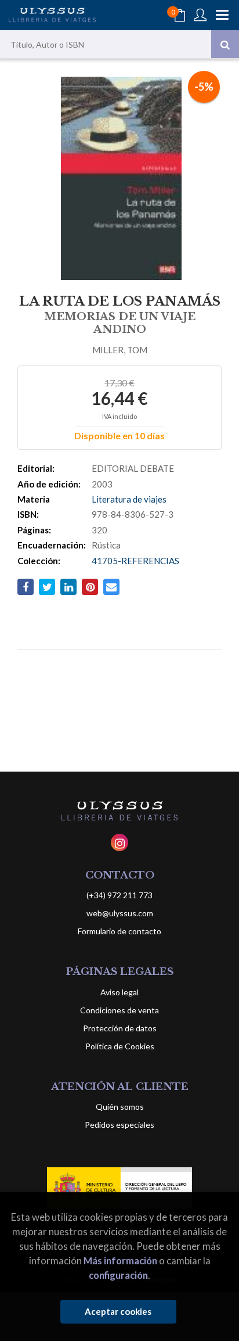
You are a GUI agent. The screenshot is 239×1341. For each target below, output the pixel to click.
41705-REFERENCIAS (135, 560)
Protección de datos (120, 1028)
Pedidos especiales (119, 1125)
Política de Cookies (119, 1046)
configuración (118, 1275)
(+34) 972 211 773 (119, 895)
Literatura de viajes (129, 499)
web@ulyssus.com (119, 913)
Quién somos (120, 1106)
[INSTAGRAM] (119, 842)
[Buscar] (225, 44)
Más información (120, 1260)
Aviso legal (119, 992)
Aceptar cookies (118, 1311)
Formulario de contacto (119, 931)
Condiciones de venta (119, 1010)
